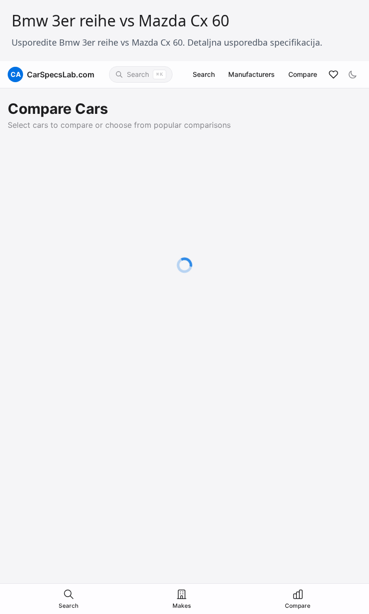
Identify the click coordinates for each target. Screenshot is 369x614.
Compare (302, 74)
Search (204, 74)
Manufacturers (251, 74)
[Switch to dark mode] (352, 74)
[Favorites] (333, 74)
